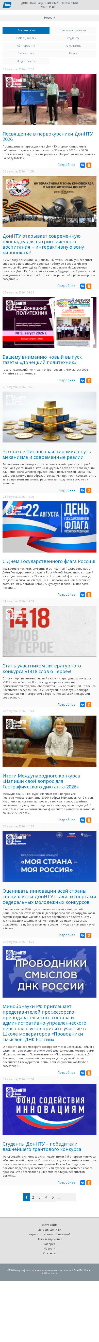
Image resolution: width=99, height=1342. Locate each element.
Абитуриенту (26, 45)
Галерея (49, 1244)
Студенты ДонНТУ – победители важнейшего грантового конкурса (42, 1146)
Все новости (34, 30)
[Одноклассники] (88, 165)
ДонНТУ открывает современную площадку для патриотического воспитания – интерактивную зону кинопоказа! (43, 244)
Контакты (49, 1253)
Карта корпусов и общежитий (50, 1234)
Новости (49, 1248)
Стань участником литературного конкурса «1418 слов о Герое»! (42, 668)
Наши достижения (73, 30)
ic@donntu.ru (49, 1273)
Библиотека (26, 53)
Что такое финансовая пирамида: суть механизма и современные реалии (47, 454)
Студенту (73, 38)
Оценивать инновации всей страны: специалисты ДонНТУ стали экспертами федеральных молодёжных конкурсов (49, 896)
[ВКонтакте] (82, 165)
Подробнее (66, 165)
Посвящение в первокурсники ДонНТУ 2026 (48, 136)
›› (75, 1197)
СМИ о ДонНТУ (26, 38)
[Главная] (7, 5)
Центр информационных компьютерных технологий (43, 1270)
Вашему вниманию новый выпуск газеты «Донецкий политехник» (42, 360)
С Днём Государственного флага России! (49, 561)
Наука (73, 53)
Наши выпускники (49, 1239)
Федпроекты (26, 61)
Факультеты (73, 45)
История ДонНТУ (49, 1229)
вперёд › (67, 1198)
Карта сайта (49, 1225)
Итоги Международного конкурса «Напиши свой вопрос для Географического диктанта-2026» (41, 781)
